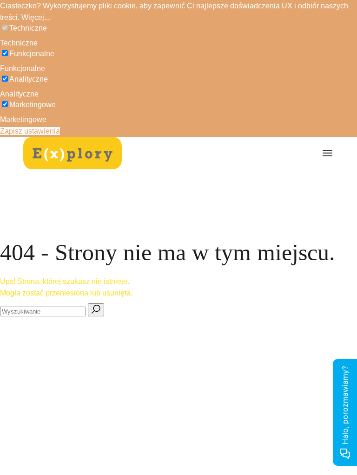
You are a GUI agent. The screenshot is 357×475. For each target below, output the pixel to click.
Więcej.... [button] (36, 17)
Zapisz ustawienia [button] (30, 131)
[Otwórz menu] (327, 153)
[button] (178, 28)
